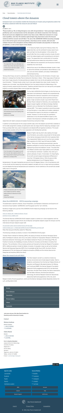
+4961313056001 (9, 326)
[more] (22, 67)
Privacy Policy (30, 406)
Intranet (45, 387)
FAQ (45, 390)
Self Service (45, 394)
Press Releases (10, 291)
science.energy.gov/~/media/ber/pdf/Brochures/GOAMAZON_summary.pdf (23, 227)
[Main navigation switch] (57, 4)
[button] (24, 60)
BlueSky (35, 373)
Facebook (36, 376)
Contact (18, 390)
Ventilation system (9, 384)
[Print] (4, 26)
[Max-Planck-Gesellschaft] (25, 402)
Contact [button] (6, 319)
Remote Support (18, 394)
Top (57, 364)
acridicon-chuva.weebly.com (10, 215)
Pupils (6, 379)
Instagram (36, 379)
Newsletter (9, 295)
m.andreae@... (8, 328)
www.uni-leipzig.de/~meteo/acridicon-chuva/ (15, 213)
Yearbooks (9, 306)
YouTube (35, 384)
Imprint (15, 406)
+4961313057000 (9, 335)
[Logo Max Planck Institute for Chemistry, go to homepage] (29, 4)
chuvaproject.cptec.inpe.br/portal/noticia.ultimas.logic (17, 225)
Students (6, 376)
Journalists (7, 373)
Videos (8, 302)
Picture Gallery (10, 299)
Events (8, 288)
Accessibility (46, 406)
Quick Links (8, 371)
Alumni (6, 381)
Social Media (36, 371)
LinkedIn (35, 381)
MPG (18, 387)
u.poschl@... (8, 337)
